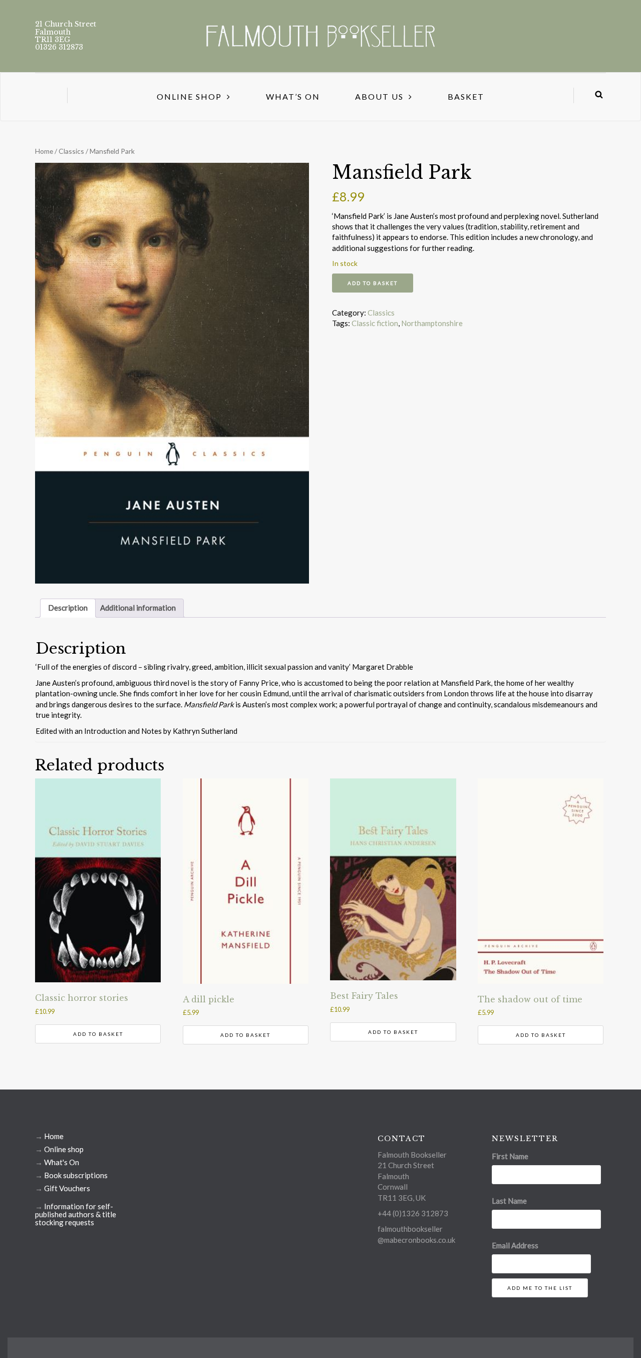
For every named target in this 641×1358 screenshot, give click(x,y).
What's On (61, 1162)
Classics (71, 151)
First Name (510, 1156)
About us (379, 96)
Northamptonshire (432, 323)
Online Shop (189, 96)
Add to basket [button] (98, 1034)
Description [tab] (68, 607)
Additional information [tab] (138, 607)
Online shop (64, 1149)
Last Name (509, 1200)
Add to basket (373, 283)
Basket (466, 96)
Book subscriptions (76, 1175)
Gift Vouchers (67, 1188)
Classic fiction (375, 323)
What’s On (293, 96)
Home (44, 151)
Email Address (515, 1245)
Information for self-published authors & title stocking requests (75, 1214)
